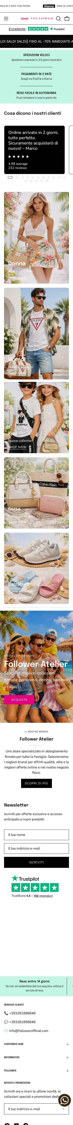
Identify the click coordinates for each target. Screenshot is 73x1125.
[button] (58, 18)
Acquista (19, 700)
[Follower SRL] (36, 18)
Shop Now (17, 278)
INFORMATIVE (12, 1057)
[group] (36, 41)
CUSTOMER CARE (14, 1044)
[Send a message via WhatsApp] (64, 1100)
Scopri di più (36, 783)
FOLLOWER (10, 1071)
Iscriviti (36, 862)
